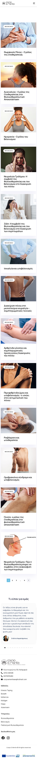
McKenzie (4, 697)
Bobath (4, 694)
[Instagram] (8, 738)
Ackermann (5, 707)
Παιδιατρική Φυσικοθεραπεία (12, 725)
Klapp (3, 704)
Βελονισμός (9, 26)
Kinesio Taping (6, 690)
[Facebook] (3, 738)
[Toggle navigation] (29, 3)
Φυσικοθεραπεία (7, 718)
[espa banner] (18, 756)
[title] (18, 40)
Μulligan (4, 700)
